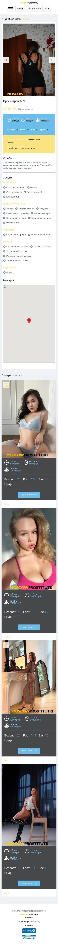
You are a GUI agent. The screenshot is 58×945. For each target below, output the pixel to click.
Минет (33, 187)
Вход (47, 9)
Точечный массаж (42, 246)
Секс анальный (14, 192)
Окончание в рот (42, 213)
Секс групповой (34, 192)
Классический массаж (17, 246)
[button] (29, 321)
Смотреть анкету (29, 495)
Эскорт (9, 208)
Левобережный (34, 140)
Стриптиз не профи (16, 234)
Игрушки (43, 208)
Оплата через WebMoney (29, 922)
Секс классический (15, 187)
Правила (29, 917)
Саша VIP (8, 636)
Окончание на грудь (16, 218)
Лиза (6, 504)
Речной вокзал (12, 148)
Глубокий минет (26, 208)
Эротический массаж (16, 251)
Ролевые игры (13, 222)
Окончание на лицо (41, 218)
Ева (6, 760)
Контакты (29, 925)
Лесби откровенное (40, 234)
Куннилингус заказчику (17, 213)
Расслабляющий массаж (18, 256)
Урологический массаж (17, 260)
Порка (9, 272)
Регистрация (34, 9)
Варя (6, 893)
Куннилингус (12, 197)
